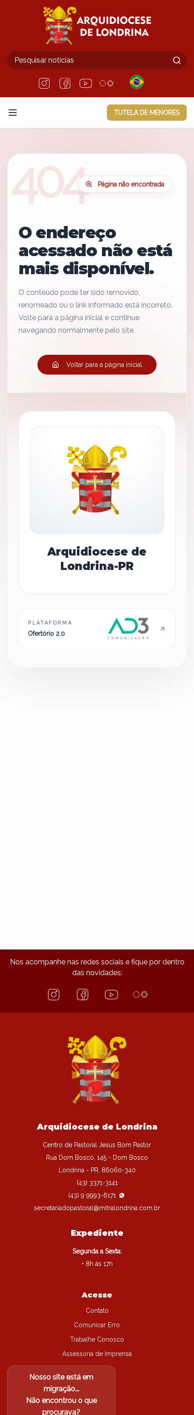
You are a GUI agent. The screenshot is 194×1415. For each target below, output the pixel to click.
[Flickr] (106, 83)
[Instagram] (44, 83)
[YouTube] (85, 83)
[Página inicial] (97, 25)
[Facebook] (65, 83)
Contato (97, 1310)
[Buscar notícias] (176, 60)
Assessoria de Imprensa (97, 1353)
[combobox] (97, 60)
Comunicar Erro (97, 1325)
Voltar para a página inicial (104, 364)
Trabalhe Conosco (97, 1339)
